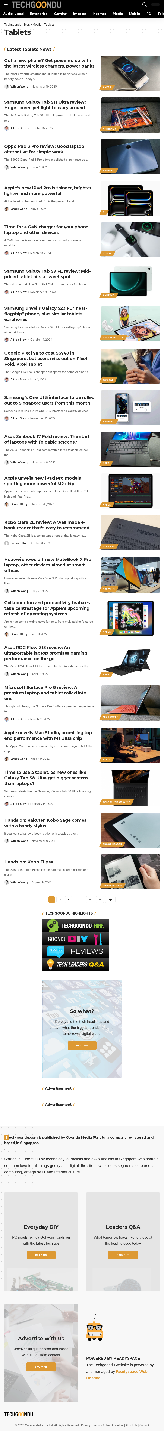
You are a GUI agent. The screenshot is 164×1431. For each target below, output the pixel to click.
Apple (107, 504)
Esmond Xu (18, 543)
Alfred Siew (18, 128)
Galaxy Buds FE (113, 337)
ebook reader (112, 844)
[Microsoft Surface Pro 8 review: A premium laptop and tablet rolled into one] (130, 703)
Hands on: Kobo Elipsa (28, 862)
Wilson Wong (19, 86)
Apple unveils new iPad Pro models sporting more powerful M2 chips (42, 480)
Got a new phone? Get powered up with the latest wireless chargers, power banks (49, 63)
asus (106, 463)
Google (108, 380)
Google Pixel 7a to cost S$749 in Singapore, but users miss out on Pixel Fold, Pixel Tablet (45, 358)
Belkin (107, 253)
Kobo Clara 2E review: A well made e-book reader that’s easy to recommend (46, 525)
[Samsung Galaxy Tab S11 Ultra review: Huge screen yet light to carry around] (130, 115)
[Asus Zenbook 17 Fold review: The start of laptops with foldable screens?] (130, 449)
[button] (8, 5)
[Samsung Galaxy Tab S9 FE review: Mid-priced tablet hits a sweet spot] (130, 281)
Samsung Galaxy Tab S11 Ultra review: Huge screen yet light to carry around (45, 105)
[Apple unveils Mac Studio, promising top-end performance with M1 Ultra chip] (130, 745)
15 (100, 899)
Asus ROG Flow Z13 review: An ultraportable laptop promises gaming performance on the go (45, 653)
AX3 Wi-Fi (109, 588)
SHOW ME (41, 1426)
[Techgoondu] (37, 5)
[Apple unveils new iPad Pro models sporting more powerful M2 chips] (130, 491)
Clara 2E (109, 546)
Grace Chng (18, 209)
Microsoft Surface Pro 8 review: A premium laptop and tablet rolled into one (45, 693)
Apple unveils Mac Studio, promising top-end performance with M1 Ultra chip (49, 735)
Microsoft (110, 717)
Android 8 (110, 128)
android (109, 170)
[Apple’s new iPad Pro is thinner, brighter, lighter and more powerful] (130, 198)
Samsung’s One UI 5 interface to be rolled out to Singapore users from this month (49, 400)
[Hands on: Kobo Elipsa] (130, 871)
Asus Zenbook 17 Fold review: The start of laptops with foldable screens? (46, 439)
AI (104, 212)
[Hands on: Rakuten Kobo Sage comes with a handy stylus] (130, 830)
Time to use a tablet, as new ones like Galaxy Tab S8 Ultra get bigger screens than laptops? (46, 778)
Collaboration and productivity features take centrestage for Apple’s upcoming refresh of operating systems (47, 608)
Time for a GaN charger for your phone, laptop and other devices (46, 229)
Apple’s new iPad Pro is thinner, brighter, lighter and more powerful (48, 190)
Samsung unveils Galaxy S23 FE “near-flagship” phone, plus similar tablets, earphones (45, 314)
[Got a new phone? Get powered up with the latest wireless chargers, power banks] (130, 73)
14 (90, 899)
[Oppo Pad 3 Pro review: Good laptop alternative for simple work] (130, 156)
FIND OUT (123, 1315)
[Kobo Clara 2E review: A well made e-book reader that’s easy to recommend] (130, 532)
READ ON (82, 1045)
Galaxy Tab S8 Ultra (116, 801)
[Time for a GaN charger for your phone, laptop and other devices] (130, 239)
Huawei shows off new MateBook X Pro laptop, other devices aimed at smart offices (47, 565)
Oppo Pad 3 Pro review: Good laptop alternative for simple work (44, 149)
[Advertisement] (82, 1124)
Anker (107, 87)
